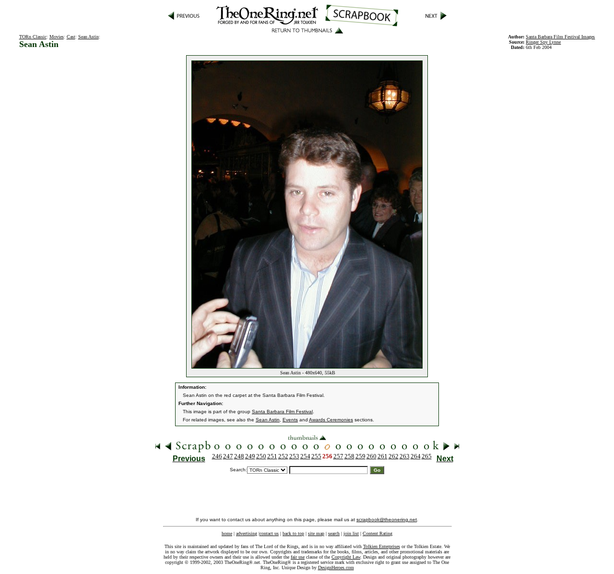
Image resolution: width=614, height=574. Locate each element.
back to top (293, 533)
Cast (71, 36)
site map (316, 533)
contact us (269, 533)
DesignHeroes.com (336, 567)
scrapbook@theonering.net (386, 519)
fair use (298, 557)
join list (351, 533)
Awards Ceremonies (331, 419)
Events (290, 419)
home (227, 533)
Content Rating (377, 533)
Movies (56, 36)
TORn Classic (33, 36)
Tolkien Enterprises (381, 546)
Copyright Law (345, 557)
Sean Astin (88, 36)
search (334, 533)
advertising (246, 533)
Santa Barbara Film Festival (282, 411)
